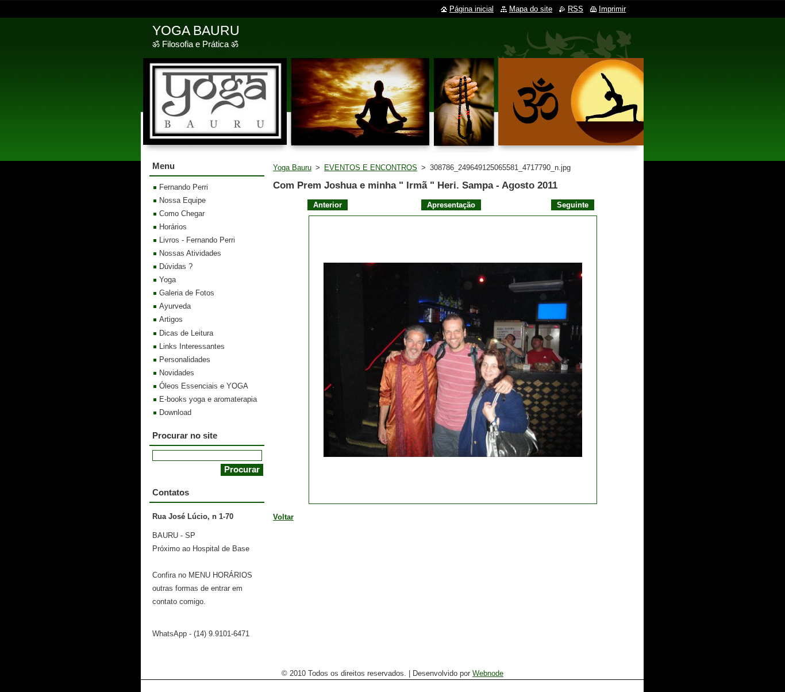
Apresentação (451, 205)
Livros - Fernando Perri (197, 240)
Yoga (167, 279)
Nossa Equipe (182, 200)
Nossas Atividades (190, 253)
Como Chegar (182, 213)
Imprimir (612, 9)
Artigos (171, 319)
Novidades (176, 372)
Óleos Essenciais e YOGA (203, 386)
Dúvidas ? (176, 266)
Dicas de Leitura (186, 333)
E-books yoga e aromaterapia (208, 399)
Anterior (327, 205)
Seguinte (572, 205)
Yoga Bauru (292, 167)
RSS (575, 9)
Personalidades (184, 359)
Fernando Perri (183, 187)
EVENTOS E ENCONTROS (370, 167)
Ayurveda (175, 306)
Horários (173, 226)
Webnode (487, 673)
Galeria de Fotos (186, 293)
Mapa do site (530, 9)
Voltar (283, 517)
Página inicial (471, 9)
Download (175, 412)
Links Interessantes (192, 346)
